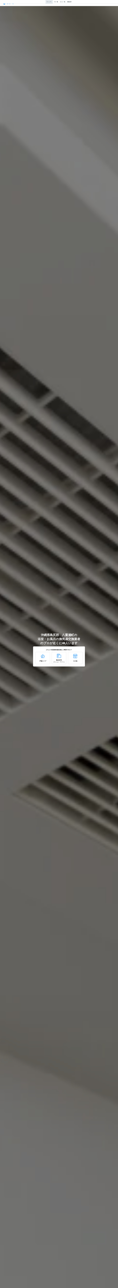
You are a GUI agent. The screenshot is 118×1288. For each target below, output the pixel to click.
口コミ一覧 (62, 1)
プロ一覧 (56, 1)
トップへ (50, 1)
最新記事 (69, 1)
